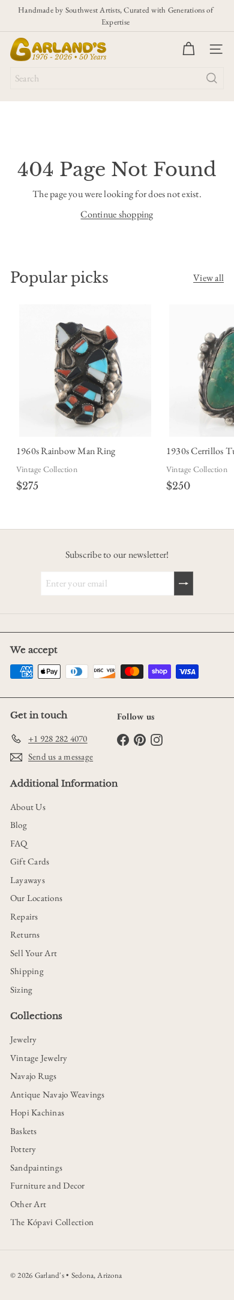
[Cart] (188, 49)
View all (208, 277)
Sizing (21, 989)
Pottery (23, 1148)
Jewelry (23, 1039)
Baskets (23, 1130)
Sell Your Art (33, 953)
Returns (25, 934)
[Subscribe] (183, 583)
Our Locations (36, 897)
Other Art (28, 1204)
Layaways (27, 879)
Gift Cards (29, 861)
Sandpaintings (36, 1167)
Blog (18, 824)
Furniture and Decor (47, 1185)
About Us (28, 806)
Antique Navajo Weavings (57, 1094)
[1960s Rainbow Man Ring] (85, 401)
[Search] (212, 78)
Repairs (24, 916)
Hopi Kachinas (37, 1112)
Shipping (27, 970)
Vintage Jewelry (39, 1057)
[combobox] (117, 78)
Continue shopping (116, 214)
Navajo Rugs (33, 1075)
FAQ (19, 843)
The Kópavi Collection (52, 1222)
